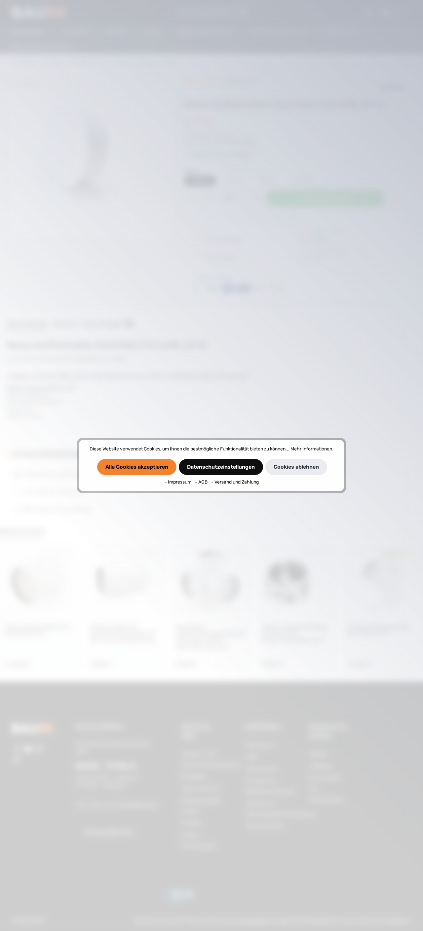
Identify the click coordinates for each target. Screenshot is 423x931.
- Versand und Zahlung (235, 482)
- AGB (202, 482)
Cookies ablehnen (296, 467)
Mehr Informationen (311, 449)
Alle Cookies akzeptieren (136, 467)
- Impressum (178, 482)
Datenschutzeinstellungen (221, 467)
